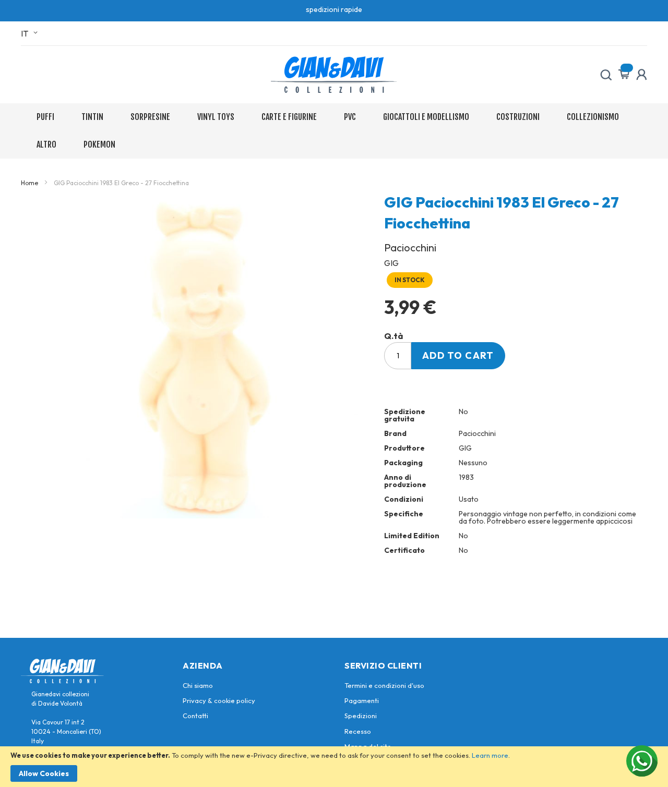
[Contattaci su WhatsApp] (642, 761)
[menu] (334, 131)
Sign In (641, 74)
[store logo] (334, 74)
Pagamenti (361, 700)
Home (29, 183)
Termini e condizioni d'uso (384, 685)
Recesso (357, 731)
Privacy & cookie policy (219, 700)
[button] (31, 33)
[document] (334, 767)
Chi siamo (198, 685)
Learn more (490, 755)
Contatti (195, 715)
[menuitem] (47, 117)
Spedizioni (360, 715)
